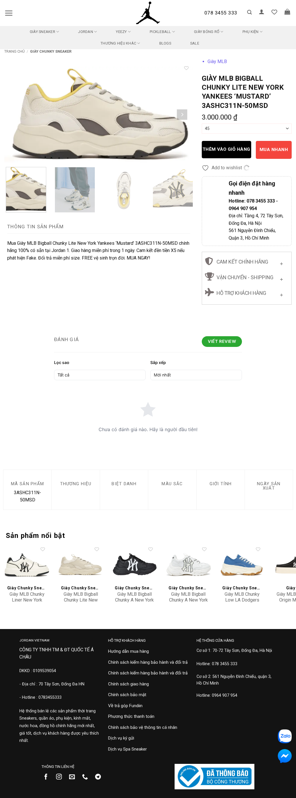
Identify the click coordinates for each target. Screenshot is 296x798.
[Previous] (15, 114)
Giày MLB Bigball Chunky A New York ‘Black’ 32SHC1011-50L (134, 603)
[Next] (182, 114)
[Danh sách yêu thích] (274, 12)
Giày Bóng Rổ (206, 32)
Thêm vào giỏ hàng (226, 149)
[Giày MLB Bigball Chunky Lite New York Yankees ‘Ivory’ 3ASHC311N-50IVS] (80, 564)
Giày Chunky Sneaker (50, 51)
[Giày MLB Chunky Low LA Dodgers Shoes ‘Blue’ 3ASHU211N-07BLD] (242, 564)
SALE (194, 43)
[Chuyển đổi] (281, 262)
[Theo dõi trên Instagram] (61, 777)
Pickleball (160, 32)
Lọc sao (61, 362)
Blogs (165, 43)
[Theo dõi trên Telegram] (100, 777)
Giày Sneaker (42, 32)
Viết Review (222, 341)
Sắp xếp (158, 362)
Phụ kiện (251, 32)
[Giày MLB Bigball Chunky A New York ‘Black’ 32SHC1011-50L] (134, 564)
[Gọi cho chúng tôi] (87, 777)
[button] (8, 13)
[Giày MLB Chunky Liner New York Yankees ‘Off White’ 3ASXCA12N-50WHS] (27, 564)
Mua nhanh (274, 149)
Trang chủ (14, 51)
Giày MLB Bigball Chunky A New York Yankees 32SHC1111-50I (188, 603)
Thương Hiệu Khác (118, 43)
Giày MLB (217, 61)
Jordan (85, 32)
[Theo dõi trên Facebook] (48, 777)
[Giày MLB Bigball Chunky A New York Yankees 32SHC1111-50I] (188, 564)
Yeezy (121, 32)
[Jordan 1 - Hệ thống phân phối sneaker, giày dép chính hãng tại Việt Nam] (148, 13)
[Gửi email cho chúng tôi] (74, 777)
